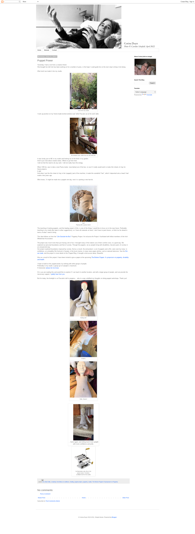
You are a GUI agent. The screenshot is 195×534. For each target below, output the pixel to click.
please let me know (52, 268)
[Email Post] (42, 480)
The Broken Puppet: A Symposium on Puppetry (105, 481)
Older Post (125, 498)
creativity (53, 481)
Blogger (114, 517)
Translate (149, 95)
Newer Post (41, 498)
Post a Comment (45, 494)
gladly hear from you (58, 274)
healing (72, 481)
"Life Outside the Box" (63, 236)
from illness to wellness (63, 481)
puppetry (85, 481)
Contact (54, 50)
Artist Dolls (47, 481)
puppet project (78, 481)
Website (46, 50)
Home (39, 50)
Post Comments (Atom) (53, 501)
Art (43, 481)
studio (90, 481)
